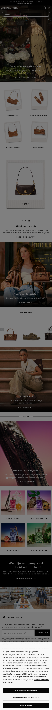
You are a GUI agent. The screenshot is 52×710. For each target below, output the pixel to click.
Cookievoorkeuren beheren (26, 697)
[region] (26, 676)
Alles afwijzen (26, 705)
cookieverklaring (41, 679)
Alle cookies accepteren (26, 690)
